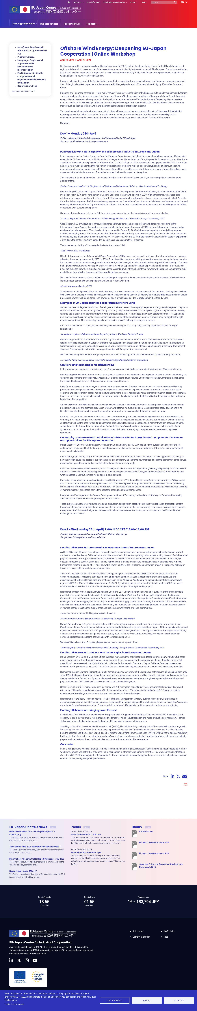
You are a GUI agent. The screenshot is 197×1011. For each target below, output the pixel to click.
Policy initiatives (72, 23)
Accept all (178, 1000)
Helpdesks (91, 23)
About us (77, 2)
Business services (49, 23)
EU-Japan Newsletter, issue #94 (154, 842)
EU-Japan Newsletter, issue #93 (154, 853)
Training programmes (23, 23)
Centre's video (146, 832)
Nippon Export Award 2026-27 (23, 871)
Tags (165, 936)
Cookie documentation (14, 1004)
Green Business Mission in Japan (86, 834)
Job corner (138, 931)
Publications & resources (114, 2)
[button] (182, 2)
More (53, 827)
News (144, 2)
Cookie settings (114, 1000)
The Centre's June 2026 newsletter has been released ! (34, 847)
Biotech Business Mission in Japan (86, 852)
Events (133, 2)
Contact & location (141, 936)
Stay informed (93, 2)
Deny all (146, 1000)
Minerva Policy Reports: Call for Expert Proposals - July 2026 (36, 859)
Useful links (168, 931)
